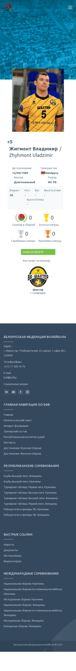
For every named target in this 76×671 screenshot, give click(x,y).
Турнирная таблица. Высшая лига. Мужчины (30, 492)
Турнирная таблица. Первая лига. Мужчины (30, 487)
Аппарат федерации (16, 425)
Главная (8, 414)
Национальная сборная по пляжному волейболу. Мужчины (33, 591)
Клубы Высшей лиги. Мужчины (22, 481)
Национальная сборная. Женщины (24, 604)
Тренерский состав (15, 431)
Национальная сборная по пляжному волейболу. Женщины (33, 613)
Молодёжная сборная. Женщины (24, 620)
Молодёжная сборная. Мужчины (23, 599)
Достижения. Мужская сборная (22, 448)
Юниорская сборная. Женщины (22, 626)
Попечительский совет (18, 420)
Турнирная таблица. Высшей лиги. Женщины (31, 498)
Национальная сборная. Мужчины (24, 583)
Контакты (9, 442)
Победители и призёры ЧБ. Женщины (26, 514)
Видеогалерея (12, 561)
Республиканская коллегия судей (24, 436)
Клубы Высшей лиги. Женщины (23, 476)
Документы (11, 550)
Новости (9, 544)
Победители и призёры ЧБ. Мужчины (26, 509)
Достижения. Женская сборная (22, 453)
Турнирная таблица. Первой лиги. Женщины (30, 503)
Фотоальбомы (13, 555)
